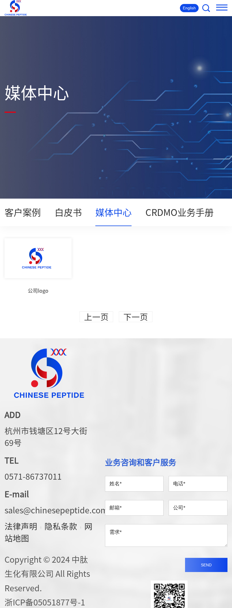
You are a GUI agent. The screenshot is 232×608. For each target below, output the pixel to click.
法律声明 (21, 526)
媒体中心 (113, 212)
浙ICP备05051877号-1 (45, 602)
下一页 (135, 316)
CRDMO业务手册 (179, 212)
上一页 (96, 316)
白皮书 (68, 212)
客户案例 (23, 212)
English (189, 8)
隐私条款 (60, 526)
